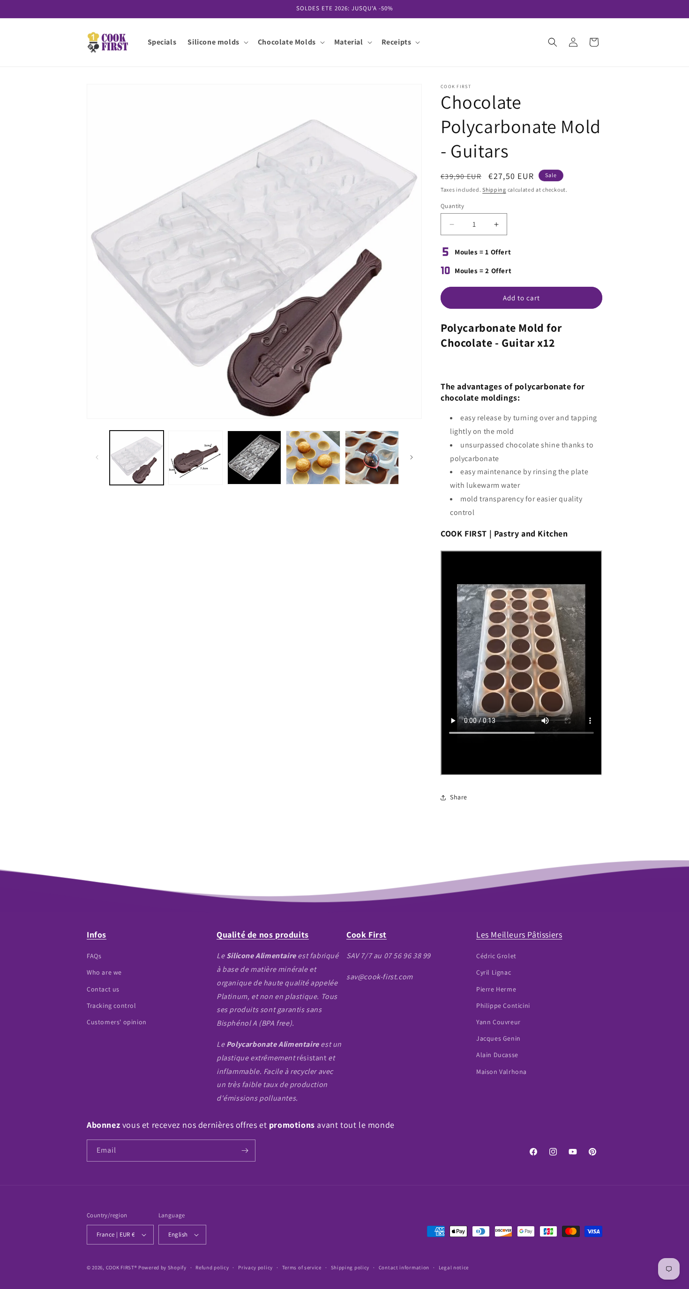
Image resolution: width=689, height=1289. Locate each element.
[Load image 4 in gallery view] (313, 457)
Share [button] (458, 797)
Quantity (452, 206)
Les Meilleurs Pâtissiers (519, 934)
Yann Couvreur (498, 1022)
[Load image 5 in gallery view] (372, 457)
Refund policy (212, 1267)
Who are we (104, 972)
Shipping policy (350, 1267)
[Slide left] (97, 457)
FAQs (94, 956)
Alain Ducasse (497, 1055)
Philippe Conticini (503, 1005)
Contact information (404, 1267)
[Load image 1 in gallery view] (137, 457)
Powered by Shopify (162, 1267)
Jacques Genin (498, 1038)
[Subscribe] (244, 1151)
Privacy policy (255, 1267)
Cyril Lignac (493, 972)
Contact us (103, 989)
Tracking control (111, 1005)
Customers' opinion (117, 1022)
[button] (217, 42)
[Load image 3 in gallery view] (254, 457)
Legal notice (454, 1267)
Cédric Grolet (496, 956)
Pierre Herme (496, 989)
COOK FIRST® (121, 1267)
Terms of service (302, 1267)
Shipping (494, 189)
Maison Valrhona (501, 1071)
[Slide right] (411, 457)
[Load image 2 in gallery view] (195, 457)
